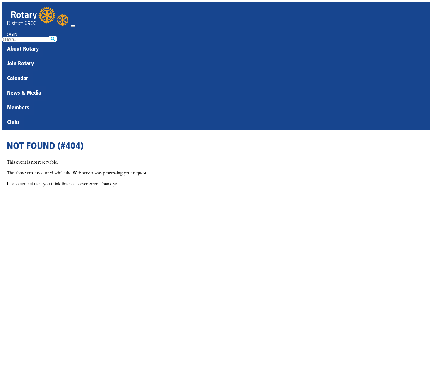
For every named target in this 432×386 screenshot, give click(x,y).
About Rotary (23, 49)
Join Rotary (20, 64)
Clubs (13, 122)
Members (18, 108)
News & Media (24, 93)
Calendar (17, 78)
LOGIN (10, 34)
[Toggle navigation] (73, 26)
